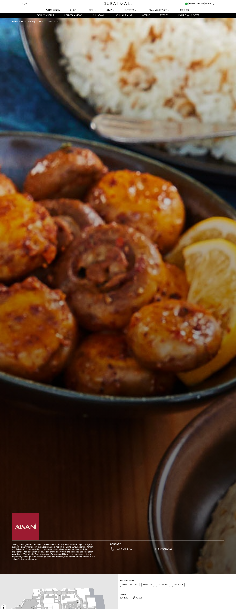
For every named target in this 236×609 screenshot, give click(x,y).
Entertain (130, 10)
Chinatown (98, 15)
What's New (53, 10)
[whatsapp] (187, 3)
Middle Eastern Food (130, 585)
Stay (109, 10)
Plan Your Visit (158, 10)
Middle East (178, 585)
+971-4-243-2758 (123, 549)
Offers (146, 15)
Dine (91, 10)
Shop (73, 10)
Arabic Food (147, 585)
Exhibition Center (189, 15)
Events (164, 15)
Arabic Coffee (163, 585)
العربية (24, 3)
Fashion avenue (45, 15)
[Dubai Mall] (118, 3)
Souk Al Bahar (124, 15)
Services (185, 10)
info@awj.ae (166, 549)
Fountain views (73, 15)
